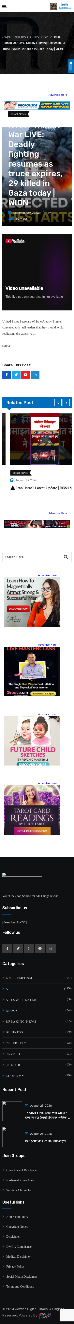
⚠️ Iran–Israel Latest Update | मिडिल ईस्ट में (36, 488)
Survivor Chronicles (18, 1190)
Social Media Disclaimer (21, 1276)
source (6, 345)
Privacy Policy (15, 1266)
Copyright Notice (17, 1226)
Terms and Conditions (20, 1286)
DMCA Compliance (19, 1246)
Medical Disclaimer (18, 1256)
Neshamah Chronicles (20, 1180)
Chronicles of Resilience (21, 1170)
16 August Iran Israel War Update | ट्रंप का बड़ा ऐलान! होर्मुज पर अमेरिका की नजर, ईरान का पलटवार (48, 1117)
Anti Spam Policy (17, 1216)
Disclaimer (13, 1236)
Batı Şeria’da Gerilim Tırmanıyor (45, 1141)
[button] (58, 402)
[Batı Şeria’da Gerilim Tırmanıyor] (12, 1137)
